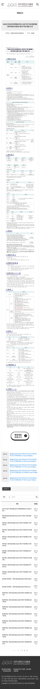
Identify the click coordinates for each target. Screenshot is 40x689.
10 (27, 650)
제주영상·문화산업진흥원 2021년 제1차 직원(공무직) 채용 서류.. (17, 559)
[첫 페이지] (13, 650)
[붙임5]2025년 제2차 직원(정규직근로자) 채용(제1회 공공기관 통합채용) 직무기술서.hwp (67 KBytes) (23, 479)
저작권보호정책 (7, 671)
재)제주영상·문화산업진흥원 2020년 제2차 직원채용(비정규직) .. (17, 643)
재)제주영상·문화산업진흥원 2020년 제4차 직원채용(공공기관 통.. (17, 601)
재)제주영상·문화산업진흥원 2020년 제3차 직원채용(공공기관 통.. (17, 636)
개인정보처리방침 (6, 669)
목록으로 (7, 489)
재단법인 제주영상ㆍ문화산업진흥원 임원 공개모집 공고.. (16, 587)
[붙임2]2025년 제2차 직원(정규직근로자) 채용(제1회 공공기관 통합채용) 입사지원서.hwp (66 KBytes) (23, 460)
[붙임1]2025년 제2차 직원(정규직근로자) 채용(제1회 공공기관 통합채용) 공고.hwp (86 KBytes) (23, 454)
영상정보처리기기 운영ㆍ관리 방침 (22, 669)
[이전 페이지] (15, 650)
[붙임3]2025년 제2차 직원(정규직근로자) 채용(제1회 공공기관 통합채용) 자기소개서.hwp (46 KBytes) (23, 466)
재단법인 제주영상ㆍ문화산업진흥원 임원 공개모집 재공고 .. (17, 580)
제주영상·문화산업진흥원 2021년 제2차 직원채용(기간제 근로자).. (16, 524)
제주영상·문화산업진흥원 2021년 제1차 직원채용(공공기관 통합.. (16, 552)
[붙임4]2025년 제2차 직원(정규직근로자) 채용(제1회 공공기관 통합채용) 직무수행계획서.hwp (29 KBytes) (23, 472)
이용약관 (16, 671)
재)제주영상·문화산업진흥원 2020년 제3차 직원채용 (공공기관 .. (17, 629)
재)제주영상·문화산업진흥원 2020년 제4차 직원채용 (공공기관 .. (17, 594)
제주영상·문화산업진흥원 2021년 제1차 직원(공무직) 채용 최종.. (17, 531)
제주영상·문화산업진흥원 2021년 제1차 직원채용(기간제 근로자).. (16, 544)
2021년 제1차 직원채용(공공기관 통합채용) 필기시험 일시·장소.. (17, 509)
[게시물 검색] (37, 497)
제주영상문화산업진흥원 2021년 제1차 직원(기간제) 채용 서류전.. (16, 516)
